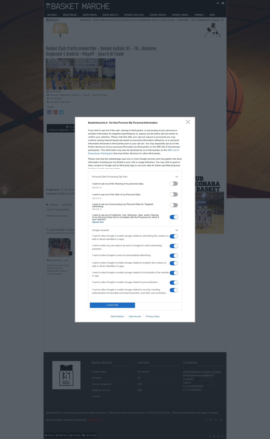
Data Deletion (117, 316)
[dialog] (135, 219)
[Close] (189, 123)
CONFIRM (112, 305)
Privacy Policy (153, 316)
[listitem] (135, 176)
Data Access (135, 316)
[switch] (174, 183)
